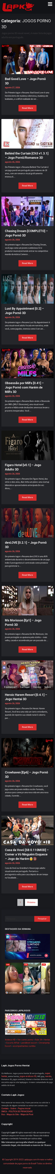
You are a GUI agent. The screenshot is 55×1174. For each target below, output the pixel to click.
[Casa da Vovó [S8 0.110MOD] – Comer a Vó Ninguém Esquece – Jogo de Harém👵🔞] (27, 830)
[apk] (27, 946)
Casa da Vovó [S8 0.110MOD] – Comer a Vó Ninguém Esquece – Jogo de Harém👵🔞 (27, 854)
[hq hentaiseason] (15, 1024)
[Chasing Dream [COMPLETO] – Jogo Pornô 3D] (27, 211)
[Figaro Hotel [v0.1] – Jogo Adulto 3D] (27, 445)
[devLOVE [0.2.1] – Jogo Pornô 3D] (27, 522)
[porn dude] (15, 1031)
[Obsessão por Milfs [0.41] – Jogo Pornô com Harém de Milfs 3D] (27, 363)
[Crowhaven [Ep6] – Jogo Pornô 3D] (27, 752)
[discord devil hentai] (35, 1024)
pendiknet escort (29, 1043)
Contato (5, 1108)
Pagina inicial (24, 1108)
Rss (3, 1114)
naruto (48, 1076)
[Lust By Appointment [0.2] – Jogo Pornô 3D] (27, 288)
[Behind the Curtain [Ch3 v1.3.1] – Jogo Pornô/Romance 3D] (27, 133)
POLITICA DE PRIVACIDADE (20, 1111)
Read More (27, 108)
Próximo (31, 902)
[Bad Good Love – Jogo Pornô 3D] (27, 59)
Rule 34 (38, 1039)
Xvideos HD (10, 1039)
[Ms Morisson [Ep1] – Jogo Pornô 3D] (27, 600)
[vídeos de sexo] (15, 1017)
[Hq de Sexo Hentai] (35, 1017)
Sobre (13, 1108)
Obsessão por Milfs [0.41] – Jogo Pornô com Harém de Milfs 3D (24, 387)
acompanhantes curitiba (24, 1046)
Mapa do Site (13, 1114)
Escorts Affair (12, 1043)
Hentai (47, 1039)
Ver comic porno (25, 1039)
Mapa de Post (27, 1114)
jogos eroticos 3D (28, 1076)
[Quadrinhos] (36, 1031)
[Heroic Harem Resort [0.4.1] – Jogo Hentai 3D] (27, 674)
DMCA (4, 1111)
